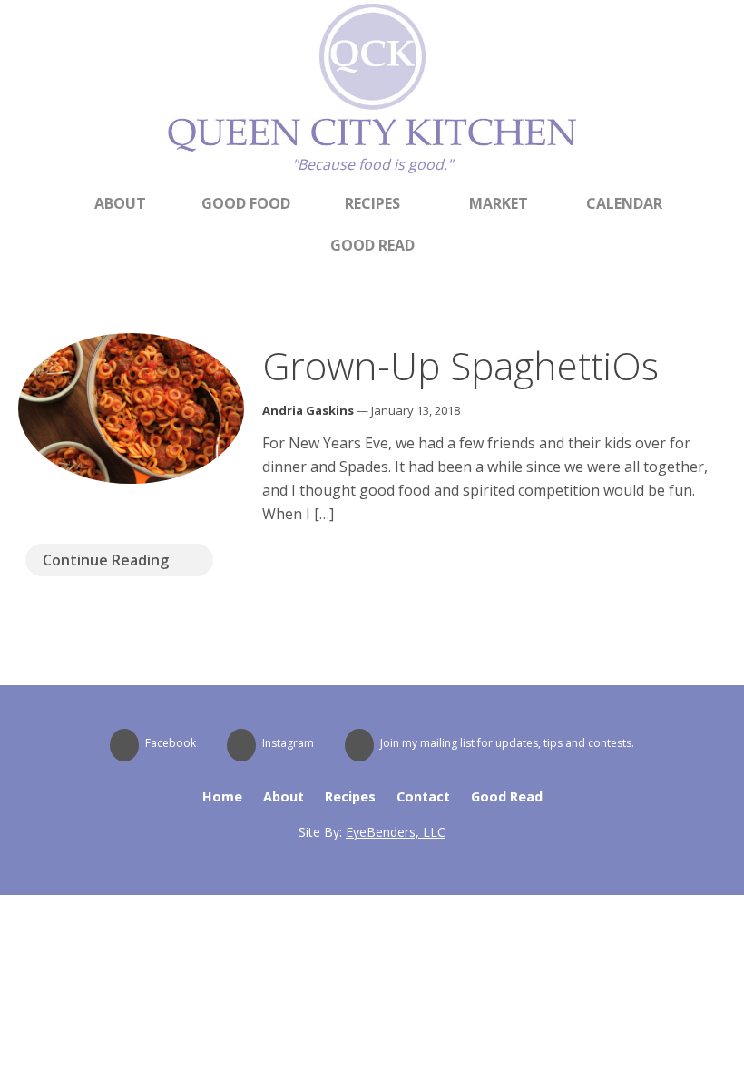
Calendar (624, 203)
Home (222, 796)
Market (498, 203)
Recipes (372, 203)
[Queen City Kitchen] (372, 148)
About (120, 203)
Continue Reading (106, 560)
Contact (423, 796)
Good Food (245, 203)
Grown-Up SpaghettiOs (460, 365)
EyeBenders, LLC (395, 831)
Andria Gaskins (308, 410)
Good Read (372, 245)
